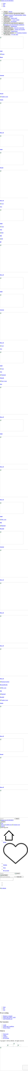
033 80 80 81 (10, 0)
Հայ (4, 3)
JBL (1, 522)
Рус (4, 4)
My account (6, 1038)
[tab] (5, 12)
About (4, 1035)
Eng (4, 6)
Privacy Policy (6, 1027)
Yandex (1, 99)
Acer (1, 206)
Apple (1, 51)
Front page (5, 1034)
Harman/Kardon (3, 684)
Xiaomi (1, 93)
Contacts (5, 1036)
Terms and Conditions (8, 1026)
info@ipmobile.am (7, 1018)
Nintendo (2, 378)
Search (17, 818)
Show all (2, 132)
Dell (1, 235)
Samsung (2, 75)
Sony (1, 384)
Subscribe (19, 876)
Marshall (2, 528)
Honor (1, 57)
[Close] (4, 875)
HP (0, 242)
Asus (1, 229)
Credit (4, 1025)
